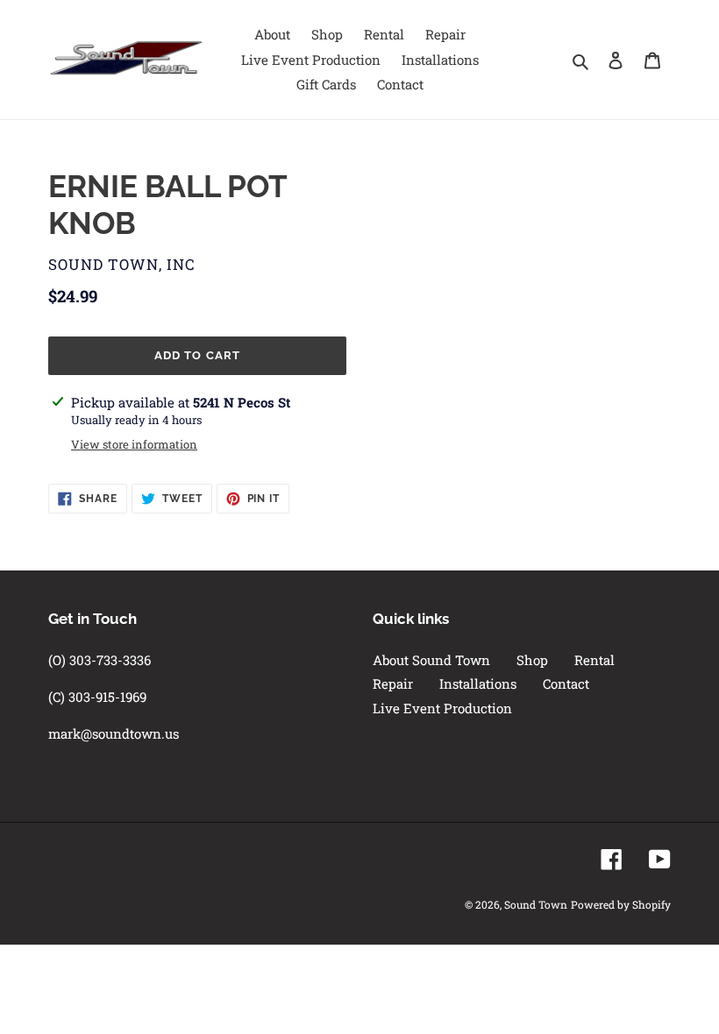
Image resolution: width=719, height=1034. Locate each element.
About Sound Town (431, 660)
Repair (393, 683)
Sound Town (535, 904)
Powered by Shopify (621, 904)
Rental (594, 660)
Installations (477, 683)
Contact (566, 683)
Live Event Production (442, 708)
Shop (532, 660)
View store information (134, 444)
